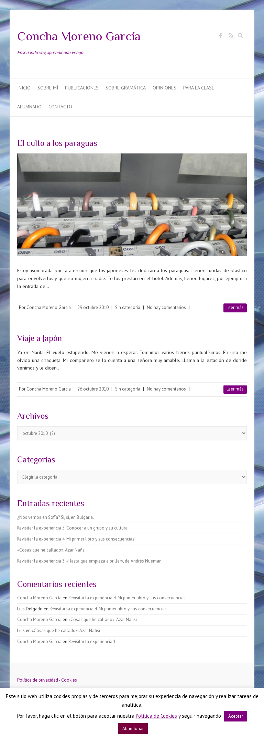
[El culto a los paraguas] (132, 204)
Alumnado (29, 107)
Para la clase (198, 88)
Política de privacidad (37, 680)
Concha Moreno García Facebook (220, 36)
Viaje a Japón (39, 338)
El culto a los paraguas (57, 143)
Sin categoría (127, 307)
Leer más (235, 307)
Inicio (24, 88)
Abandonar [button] (133, 728)
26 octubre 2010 (93, 389)
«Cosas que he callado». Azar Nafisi (51, 550)
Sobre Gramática (126, 88)
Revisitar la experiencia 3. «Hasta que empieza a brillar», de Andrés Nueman (89, 561)
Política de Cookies (156, 716)
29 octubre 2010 (93, 307)
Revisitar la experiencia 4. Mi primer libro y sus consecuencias (75, 539)
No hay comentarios (166, 307)
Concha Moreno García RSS (231, 36)
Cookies (69, 680)
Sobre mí (47, 88)
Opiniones (164, 88)
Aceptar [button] (235, 716)
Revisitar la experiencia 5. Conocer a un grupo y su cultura (72, 528)
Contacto (60, 107)
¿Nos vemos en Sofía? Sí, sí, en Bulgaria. (55, 517)
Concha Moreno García (79, 36)
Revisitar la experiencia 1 (92, 641)
